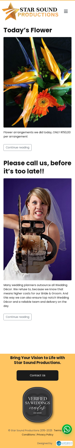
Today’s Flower (27, 30)
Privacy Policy (45, 434)
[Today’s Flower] (37, 82)
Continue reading (17, 147)
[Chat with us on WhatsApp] (67, 429)
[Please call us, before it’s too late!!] (37, 229)
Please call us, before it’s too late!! (37, 167)
